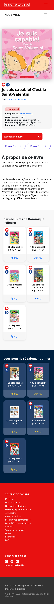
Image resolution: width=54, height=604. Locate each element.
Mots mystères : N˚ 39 (14, 286)
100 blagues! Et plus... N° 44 (38, 422)
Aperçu (14, 257)
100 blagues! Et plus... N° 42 (14, 460)
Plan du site (10, 585)
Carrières (9, 526)
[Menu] (46, 5)
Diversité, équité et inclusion (18, 509)
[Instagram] (6, 561)
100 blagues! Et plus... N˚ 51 (38, 248)
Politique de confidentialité (30, 585)
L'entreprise (10, 499)
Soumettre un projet (14, 530)
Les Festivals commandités (18, 519)
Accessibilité (10, 512)
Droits (8, 533)
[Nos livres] (46, 15)
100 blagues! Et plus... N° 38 (14, 384)
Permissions (11, 536)
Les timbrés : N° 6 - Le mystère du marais (38, 287)
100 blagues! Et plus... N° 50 (14, 327)
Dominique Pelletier (16, 99)
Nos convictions (12, 502)
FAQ (7, 540)
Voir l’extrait (14, 146)
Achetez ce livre (13, 136)
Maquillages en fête (14, 422)
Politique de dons (13, 516)
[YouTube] (17, 561)
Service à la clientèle (14, 565)
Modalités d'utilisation (15, 588)
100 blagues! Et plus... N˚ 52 (14, 248)
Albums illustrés (25, 113)
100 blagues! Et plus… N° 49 (38, 384)
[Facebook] (12, 561)
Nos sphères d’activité (15, 506)
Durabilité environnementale (18, 523)
